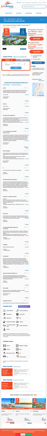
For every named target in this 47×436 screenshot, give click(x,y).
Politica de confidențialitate (28, 431)
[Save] (25, 56)
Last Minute (18, 13)
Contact (39, 2)
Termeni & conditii (34, 2)
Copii (25, 63)
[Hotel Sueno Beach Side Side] (42, 20)
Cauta (15, 68)
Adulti (19, 63)
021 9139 (19, 2)
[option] (9, 13)
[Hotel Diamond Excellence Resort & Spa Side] (40, 20)
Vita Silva (23, 411)
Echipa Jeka (28, 2)
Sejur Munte (38, 13)
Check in (6, 63)
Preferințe (23, 434)
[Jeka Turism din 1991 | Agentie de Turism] (7, 7)
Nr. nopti (13, 63)
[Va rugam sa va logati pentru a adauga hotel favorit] (22, 36)
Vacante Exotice (8, 13)
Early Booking (29, 13)
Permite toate (28, 434)
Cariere (23, 2)
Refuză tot (18, 434)
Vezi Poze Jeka (38, 62)
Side (35, 395)
